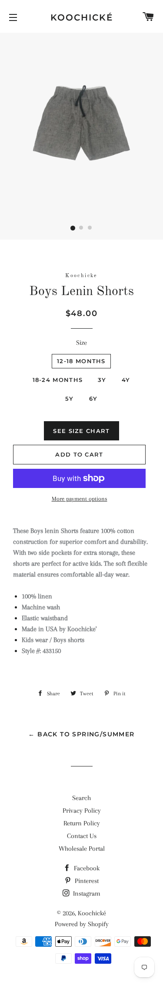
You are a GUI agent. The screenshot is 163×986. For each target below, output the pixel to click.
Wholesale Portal (82, 848)
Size (81, 343)
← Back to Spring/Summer (81, 734)
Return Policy (81, 823)
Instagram (85, 893)
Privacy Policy (82, 810)
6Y (93, 398)
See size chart (81, 430)
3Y (102, 379)
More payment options (79, 498)
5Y (69, 398)
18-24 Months (58, 379)
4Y (126, 379)
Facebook (86, 868)
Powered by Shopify (82, 924)
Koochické (81, 17)
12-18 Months (81, 360)
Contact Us (81, 836)
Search (81, 798)
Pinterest (86, 881)
